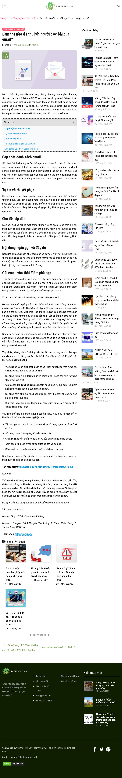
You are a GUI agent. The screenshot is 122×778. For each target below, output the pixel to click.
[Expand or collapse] (73, 122)
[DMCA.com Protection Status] (13, 763)
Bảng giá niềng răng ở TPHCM (56, 647)
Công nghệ (18, 18)
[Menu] (5, 6)
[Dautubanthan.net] (61, 6)
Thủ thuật (31, 18)
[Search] (118, 6)
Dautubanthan (36, 748)
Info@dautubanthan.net (25, 757)
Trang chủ (5, 18)
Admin (35, 45)
